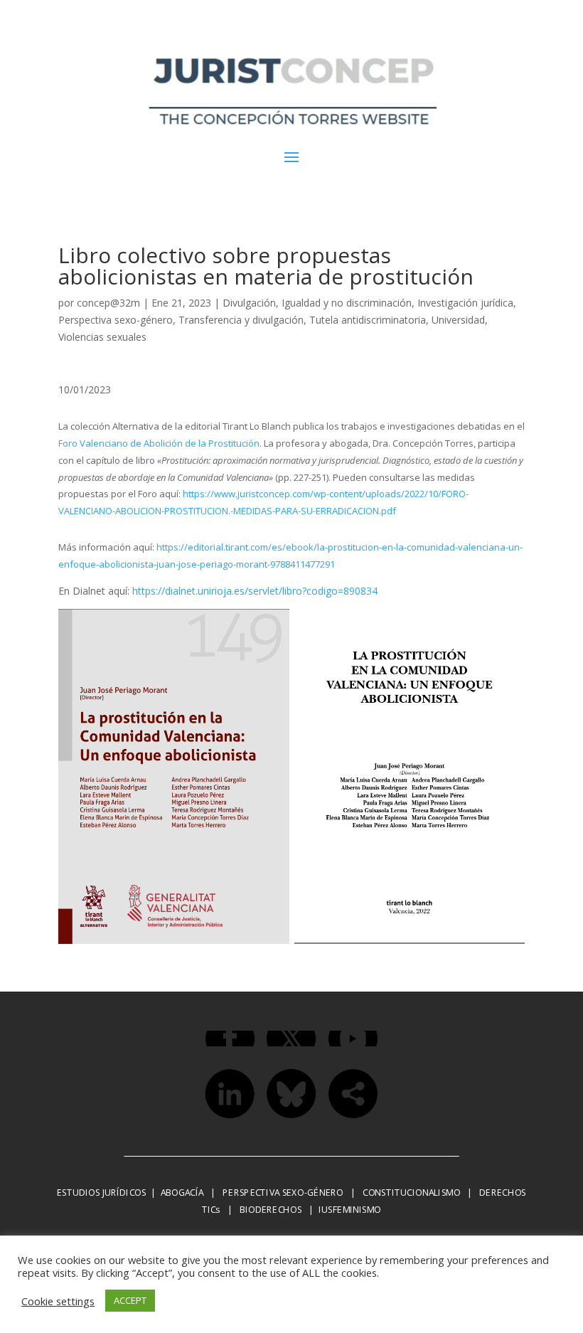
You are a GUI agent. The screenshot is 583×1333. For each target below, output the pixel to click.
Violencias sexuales (102, 337)
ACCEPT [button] (130, 1300)
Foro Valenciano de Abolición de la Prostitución (159, 443)
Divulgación (249, 302)
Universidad (458, 319)
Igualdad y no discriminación (347, 302)
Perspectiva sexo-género (115, 319)
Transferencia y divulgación (241, 319)
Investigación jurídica (465, 302)
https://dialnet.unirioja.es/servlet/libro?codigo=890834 (255, 591)
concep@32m (108, 302)
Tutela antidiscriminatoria (367, 319)
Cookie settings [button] (58, 1301)
